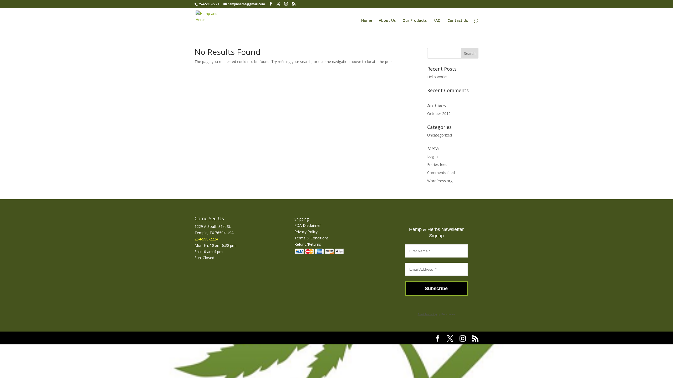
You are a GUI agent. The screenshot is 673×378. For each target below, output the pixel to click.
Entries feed (437, 164)
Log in (432, 156)
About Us (387, 21)
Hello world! (437, 76)
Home (366, 21)
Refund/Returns (307, 244)
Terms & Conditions (311, 237)
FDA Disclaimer (307, 225)
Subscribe (436, 288)
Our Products (414, 21)
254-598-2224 (208, 4)
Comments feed (441, 172)
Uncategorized (439, 135)
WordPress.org (439, 180)
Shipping (301, 219)
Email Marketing (427, 314)
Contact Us (457, 21)
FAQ (437, 21)
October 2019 (439, 113)
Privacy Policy (306, 231)
